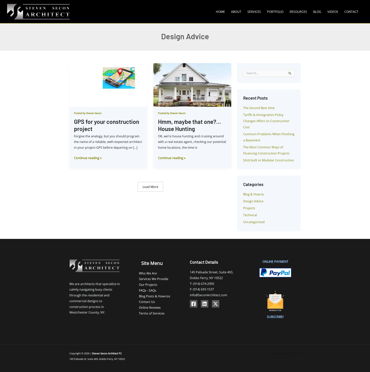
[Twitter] (215, 304)
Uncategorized (254, 222)
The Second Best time (259, 108)
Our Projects (148, 285)
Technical (250, 215)
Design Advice (253, 201)
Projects (249, 208)
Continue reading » (88, 157)
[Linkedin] (204, 304)
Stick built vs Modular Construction (268, 160)
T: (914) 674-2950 (202, 284)
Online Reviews (150, 307)
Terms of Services (152, 313)
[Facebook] (193, 304)
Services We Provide (153, 279)
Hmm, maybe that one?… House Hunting (189, 125)
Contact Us (147, 302)
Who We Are (148, 273)
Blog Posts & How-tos (154, 296)
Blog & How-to (253, 194)
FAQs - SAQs (147, 290)
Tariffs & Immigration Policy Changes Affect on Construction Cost (266, 121)
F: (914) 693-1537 (202, 289)
